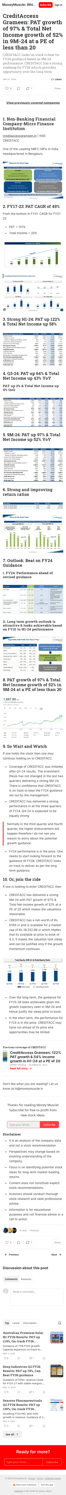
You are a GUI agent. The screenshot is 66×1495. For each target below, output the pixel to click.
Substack (18, 1491)
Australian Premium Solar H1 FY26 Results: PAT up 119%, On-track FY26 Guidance (23, 1337)
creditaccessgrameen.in (20, 136)
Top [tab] (7, 1323)
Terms (40, 1478)
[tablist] (18, 1279)
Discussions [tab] (29, 1323)
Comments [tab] (11, 1279)
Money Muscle (18, 1065)
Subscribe (45, 4)
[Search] (59, 1323)
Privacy (31, 1478)
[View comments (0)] (18, 88)
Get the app (47, 1484)
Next (54, 1254)
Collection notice (53, 1478)
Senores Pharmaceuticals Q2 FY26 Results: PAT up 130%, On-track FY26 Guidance (22, 1404)
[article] (33, 1345)
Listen (58, 79)
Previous (14, 1254)
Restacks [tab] (26, 1279)
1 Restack (34, 1230)
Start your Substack (26, 1484)
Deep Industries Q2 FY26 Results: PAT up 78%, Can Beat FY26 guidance (22, 1371)
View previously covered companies (33, 103)
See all (10, 1434)
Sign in (58, 4)
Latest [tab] (16, 1323)
